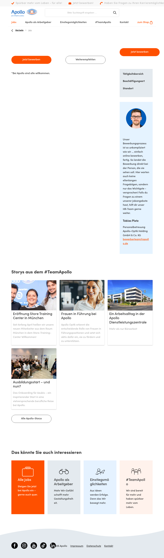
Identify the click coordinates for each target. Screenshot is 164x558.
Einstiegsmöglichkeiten (73, 22)
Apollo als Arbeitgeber (38, 22)
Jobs (13, 22)
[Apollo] (24, 12)
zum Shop (143, 22)
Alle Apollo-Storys (31, 418)
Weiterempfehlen (85, 59)
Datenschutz (93, 546)
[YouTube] (34, 546)
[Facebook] (14, 546)
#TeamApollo (103, 22)
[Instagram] (24, 546)
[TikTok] (43, 546)
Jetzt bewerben (31, 59)
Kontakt (124, 22)
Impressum (76, 546)
